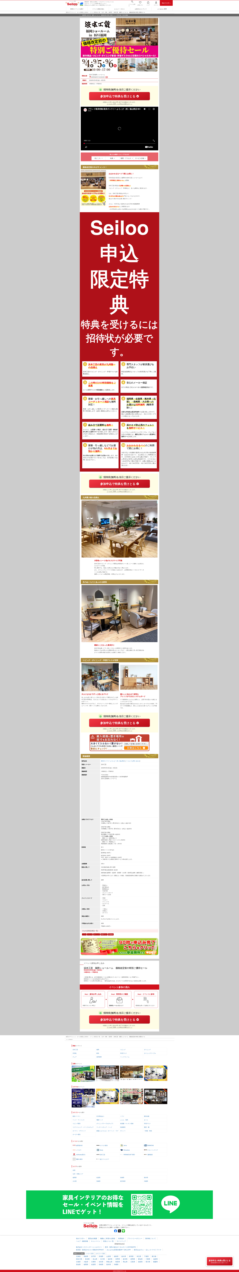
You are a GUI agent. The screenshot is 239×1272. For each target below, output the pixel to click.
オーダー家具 (76, 1134)
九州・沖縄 (104, 12)
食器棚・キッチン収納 (126, 1123)
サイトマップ (121, 1241)
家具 (97, 1053)
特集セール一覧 (108, 1241)
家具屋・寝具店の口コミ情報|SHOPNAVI (90, 1250)
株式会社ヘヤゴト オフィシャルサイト (89, 1247)
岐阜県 (125, 1259)
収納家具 (122, 1127)
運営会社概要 (92, 1238)
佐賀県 (98, 1177)
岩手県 (93, 1256)
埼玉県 (139, 1256)
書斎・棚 (146, 1127)
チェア (75, 1057)
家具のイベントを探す (76, 9)
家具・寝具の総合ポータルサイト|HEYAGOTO (120, 1247)
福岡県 (110, 12)
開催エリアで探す (79, 1253)
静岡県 (133, 1259)
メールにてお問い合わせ (132, 761)
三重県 (148, 1259)
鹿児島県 (122, 1181)
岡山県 (125, 1262)
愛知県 (140, 1259)
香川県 (148, 1262)
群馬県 (131, 1256)
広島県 (133, 1262)
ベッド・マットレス (78, 1120)
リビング (122, 1049)
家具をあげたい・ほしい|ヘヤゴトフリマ (147, 1250)
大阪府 (86, 1262)
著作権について (150, 1238)
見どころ (97, 158)
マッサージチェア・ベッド (104, 1127)
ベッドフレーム (124, 1057)
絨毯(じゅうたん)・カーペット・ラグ (107, 1131)
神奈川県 (79, 1259)
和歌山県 (109, 1262)
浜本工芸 (75, 1049)
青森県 (86, 1256)
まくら (146, 1120)
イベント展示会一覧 (95, 12)
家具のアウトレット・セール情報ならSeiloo (77, 12)
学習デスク (123, 1053)
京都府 (78, 1262)
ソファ (122, 1116)
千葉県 (146, 1256)
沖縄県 (146, 1181)
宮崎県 (98, 1181)
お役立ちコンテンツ (141, 9)
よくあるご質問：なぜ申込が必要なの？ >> (119, 104)
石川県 (102, 1259)
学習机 (75, 1053)
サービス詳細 (139, 158)
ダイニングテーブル (150, 1053)
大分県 (75, 1181)
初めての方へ (166, 3)
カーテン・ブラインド (79, 1131)
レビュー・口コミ (119, 9)
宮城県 (101, 1256)
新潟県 (87, 1259)
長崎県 (122, 1177)
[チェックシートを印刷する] (119, 742)
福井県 (110, 1259)
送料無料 (99, 1057)
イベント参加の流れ (98, 9)
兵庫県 (93, 1262)
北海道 (78, 1256)
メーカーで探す (89, 1253)
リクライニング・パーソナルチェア (83, 1127)
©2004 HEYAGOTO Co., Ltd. (119, 1271)
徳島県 (140, 1262)
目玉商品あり (100, 1116)
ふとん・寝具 (124, 1120)
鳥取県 (117, 1262)
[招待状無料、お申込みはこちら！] (119, 946)
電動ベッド (99, 1120)
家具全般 (146, 1116)
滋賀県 (155, 1259)
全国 (74, 1170)
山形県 (108, 1256)
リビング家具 (76, 1123)
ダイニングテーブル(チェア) (104, 1123)
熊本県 (146, 1177)
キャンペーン (95, 1241)
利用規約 (121, 1238)
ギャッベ (122, 1131)
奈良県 (101, 1262)
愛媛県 (155, 1262)
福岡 (97, 1049)
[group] (83, 1074)
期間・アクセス (126, 158)
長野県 (117, 1259)
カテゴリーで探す (100, 1253)
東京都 (154, 1256)
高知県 (78, 1264)
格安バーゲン (76, 1116)
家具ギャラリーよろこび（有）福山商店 (113, 761)
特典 (111, 158)
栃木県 (123, 1256)
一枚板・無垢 (148, 1131)
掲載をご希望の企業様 (107, 1238)
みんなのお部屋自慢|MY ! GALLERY (119, 1250)
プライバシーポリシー (134, 1238)
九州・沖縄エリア (78, 1174)
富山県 (95, 1259)
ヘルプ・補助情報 (82, 1241)
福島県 (116, 1256)
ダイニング (147, 1049)
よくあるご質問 (162, 9)
